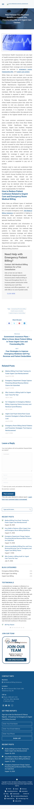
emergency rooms (25, 69)
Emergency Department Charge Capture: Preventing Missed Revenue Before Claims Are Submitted (18, 383)
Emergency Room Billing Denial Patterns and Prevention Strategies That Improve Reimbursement (18, 428)
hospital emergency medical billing (17, 313)
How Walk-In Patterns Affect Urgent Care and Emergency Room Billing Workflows (18, 529)
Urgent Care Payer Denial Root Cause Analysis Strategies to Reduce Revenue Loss (18, 416)
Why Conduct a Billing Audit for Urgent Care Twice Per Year (18, 394)
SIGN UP (17, 738)
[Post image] (2, 371)
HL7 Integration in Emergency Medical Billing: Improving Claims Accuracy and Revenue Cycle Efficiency (18, 404)
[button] (10, 627)
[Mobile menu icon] (3, 4)
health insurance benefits (17, 310)
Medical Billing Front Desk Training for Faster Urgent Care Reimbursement (18, 372)
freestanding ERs (7, 72)
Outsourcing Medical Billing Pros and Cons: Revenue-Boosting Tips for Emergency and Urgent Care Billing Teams (18, 548)
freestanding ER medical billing (18, 308)
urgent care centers (23, 72)
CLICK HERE (11, 294)
